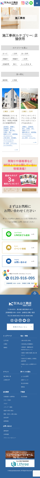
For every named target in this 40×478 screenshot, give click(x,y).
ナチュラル (13, 143)
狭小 (15, 64)
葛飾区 (5, 347)
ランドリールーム (8, 139)
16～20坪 (24, 54)
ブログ (5, 403)
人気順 (14, 80)
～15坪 (14, 54)
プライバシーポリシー (10, 438)
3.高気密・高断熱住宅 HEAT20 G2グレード (27, 348)
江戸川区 (6, 340)
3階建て (15, 59)
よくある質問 (24, 376)
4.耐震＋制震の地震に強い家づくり (29, 354)
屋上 (10, 132)
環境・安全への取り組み (10, 414)
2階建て (5, 59)
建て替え (12, 130)
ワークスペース (8, 136)
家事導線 (15, 134)
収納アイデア (7, 134)
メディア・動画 (8, 407)
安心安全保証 (24, 383)
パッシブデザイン (8, 141)
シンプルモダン (8, 145)
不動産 (23, 392)
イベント (6, 371)
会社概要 (6, 392)
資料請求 (6, 431)
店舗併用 (6, 64)
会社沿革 (6, 417)
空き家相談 (24, 396)
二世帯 (24, 59)
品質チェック (24, 380)
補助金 (23, 387)
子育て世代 (7, 138)
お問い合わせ (7, 426)
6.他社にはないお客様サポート (29, 365)
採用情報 (6, 421)
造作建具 (13, 138)
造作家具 (6, 126)
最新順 (5, 80)
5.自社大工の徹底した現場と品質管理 (29, 360)
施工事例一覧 (7, 376)
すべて (5, 54)
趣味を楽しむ (26, 132)
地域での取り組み (8, 410)
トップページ (7, 336)
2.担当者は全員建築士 (27, 344)
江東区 (5, 132)
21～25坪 (6, 143)
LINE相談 (6, 434)
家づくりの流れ (26, 371)
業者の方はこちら (20, 327)
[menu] (37, 3)
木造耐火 (6, 130)
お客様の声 (7, 380)
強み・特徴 (24, 336)
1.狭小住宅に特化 (26, 340)
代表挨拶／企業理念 (9, 396)
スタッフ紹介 (7, 400)
